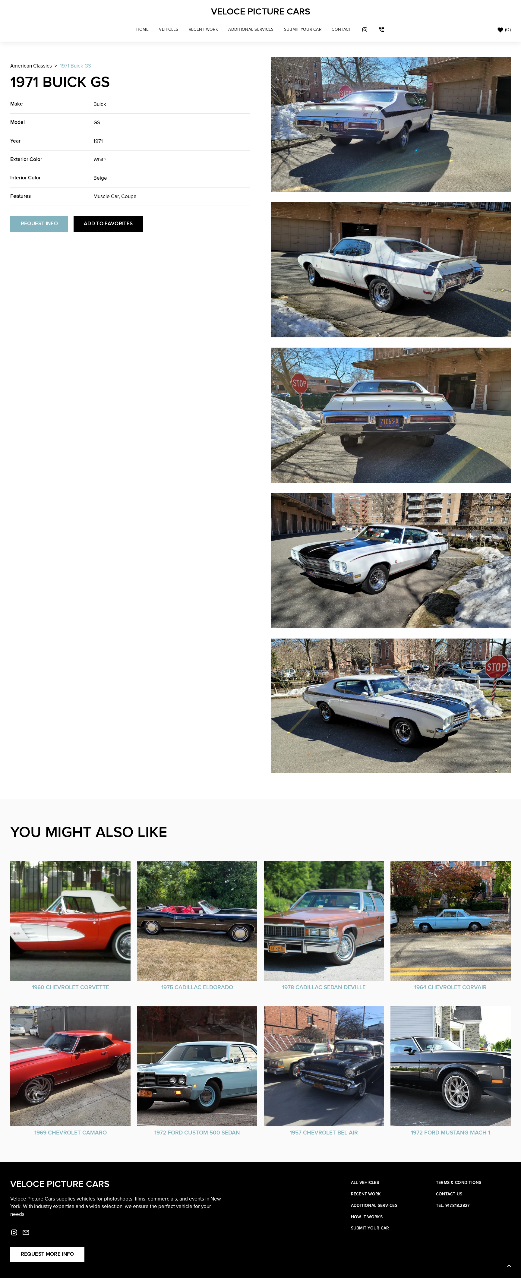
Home (142, 29)
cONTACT (341, 29)
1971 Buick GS (75, 66)
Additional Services (250, 29)
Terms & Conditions (459, 1182)
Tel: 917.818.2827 (453, 1205)
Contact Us (449, 1194)
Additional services (374, 1205)
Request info (39, 223)
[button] (169, 30)
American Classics (31, 66)
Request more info (47, 1254)
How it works (367, 1217)
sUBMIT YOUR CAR (302, 29)
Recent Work (203, 29)
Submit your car (370, 1228)
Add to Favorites (108, 223)
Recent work (366, 1194)
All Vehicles (365, 1182)
